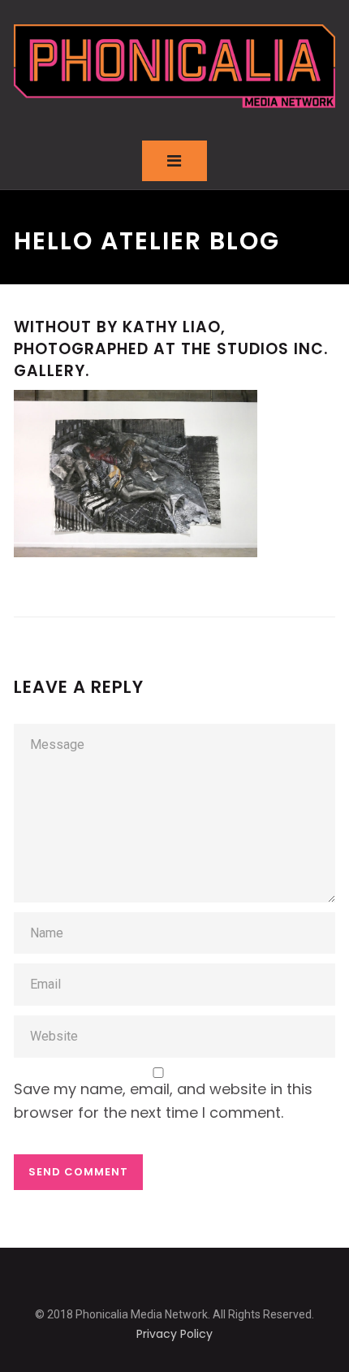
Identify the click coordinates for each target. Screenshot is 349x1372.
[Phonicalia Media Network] (174, 66)
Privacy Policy (174, 1334)
